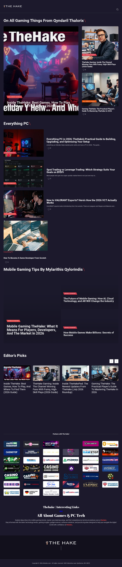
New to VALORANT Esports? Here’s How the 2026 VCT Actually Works (82, 201)
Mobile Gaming (13, 320)
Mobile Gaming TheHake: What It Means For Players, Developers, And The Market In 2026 (32, 330)
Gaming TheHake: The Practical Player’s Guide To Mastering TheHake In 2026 (98, 110)
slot (61, 511)
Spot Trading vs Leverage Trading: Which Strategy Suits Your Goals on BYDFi (81, 170)
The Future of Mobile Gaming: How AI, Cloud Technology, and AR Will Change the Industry (89, 299)
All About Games (14, 96)
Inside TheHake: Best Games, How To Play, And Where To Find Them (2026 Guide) (39, 104)
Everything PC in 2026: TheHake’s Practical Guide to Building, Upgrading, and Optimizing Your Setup (81, 140)
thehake (104, 520)
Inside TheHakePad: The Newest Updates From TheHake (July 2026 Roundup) (75, 388)
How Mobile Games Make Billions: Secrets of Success (89, 333)
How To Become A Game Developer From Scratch (25, 258)
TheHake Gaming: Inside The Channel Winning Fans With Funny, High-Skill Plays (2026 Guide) (99, 64)
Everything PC (10, 152)
